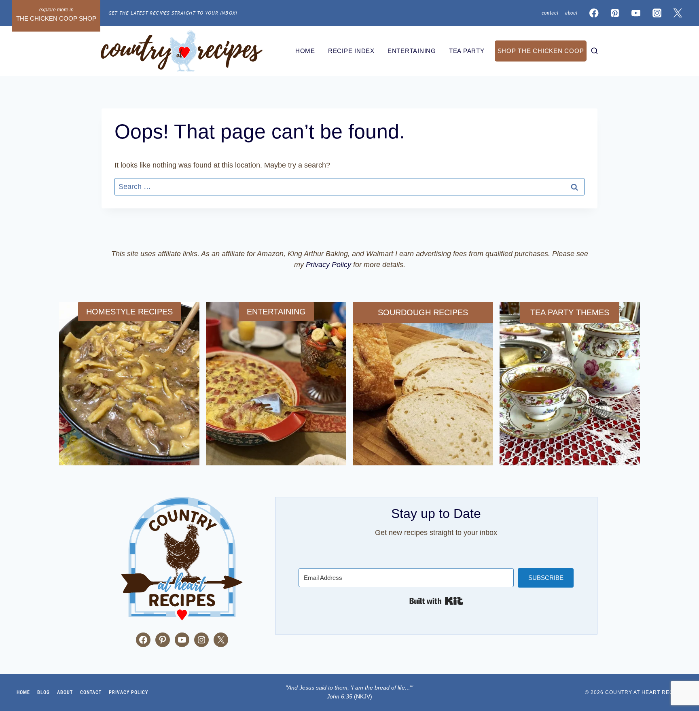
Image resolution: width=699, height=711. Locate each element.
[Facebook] (594, 13)
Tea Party (467, 50)
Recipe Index (351, 50)
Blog (43, 692)
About (571, 13)
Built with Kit (436, 601)
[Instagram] (657, 13)
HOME (305, 50)
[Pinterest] (615, 13)
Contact (550, 13)
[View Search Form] (594, 51)
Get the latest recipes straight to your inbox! (172, 13)
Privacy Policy (328, 265)
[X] (678, 13)
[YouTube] (636, 13)
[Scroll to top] (12, 651)
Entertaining (412, 50)
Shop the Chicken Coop (541, 50)
